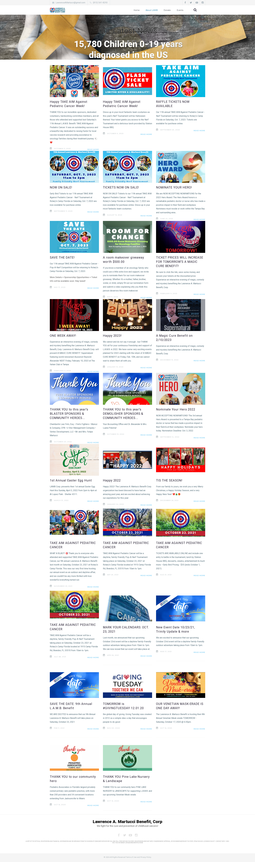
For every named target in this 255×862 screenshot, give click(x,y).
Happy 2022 (112, 480)
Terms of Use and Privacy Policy (138, 857)
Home (137, 10)
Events (180, 10)
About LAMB (152, 10)
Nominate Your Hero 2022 (175, 409)
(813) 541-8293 (100, 2)
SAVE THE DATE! (62, 257)
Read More (93, 149)
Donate (167, 10)
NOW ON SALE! (61, 187)
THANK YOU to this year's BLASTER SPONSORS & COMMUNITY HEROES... (69, 414)
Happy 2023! (112, 335)
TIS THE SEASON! (169, 480)
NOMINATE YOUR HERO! (174, 187)
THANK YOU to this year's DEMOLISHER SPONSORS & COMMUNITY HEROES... (123, 414)
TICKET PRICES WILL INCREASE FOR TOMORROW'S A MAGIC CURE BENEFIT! (179, 262)
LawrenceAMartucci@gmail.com (70, 2)
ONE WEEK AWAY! (63, 335)
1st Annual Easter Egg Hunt (71, 480)
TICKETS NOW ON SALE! (121, 187)
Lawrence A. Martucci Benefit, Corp (127, 821)
